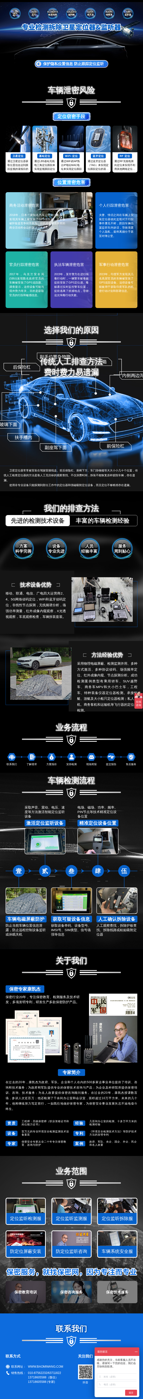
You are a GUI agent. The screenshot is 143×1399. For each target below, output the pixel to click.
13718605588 (37, 1377)
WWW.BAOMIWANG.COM (45, 1366)
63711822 (54, 1372)
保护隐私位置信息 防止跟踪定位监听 (73, 64)
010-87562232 (37, 1372)
